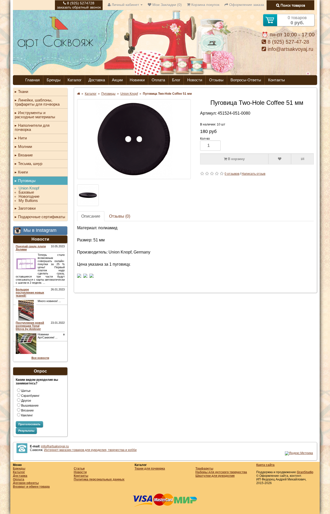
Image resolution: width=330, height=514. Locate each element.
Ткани (23, 91)
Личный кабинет (125, 5)
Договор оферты (26, 483)
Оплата (158, 80)
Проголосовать (29, 424)
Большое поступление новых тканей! (30, 292)
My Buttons (28, 201)
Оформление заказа (246, 5)
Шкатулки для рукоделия (215, 476)
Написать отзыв (253, 174)
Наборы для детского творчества (221, 472)
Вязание (25, 155)
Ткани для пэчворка (150, 468)
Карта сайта (265, 465)
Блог (176, 80)
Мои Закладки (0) (166, 5)
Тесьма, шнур (30, 163)
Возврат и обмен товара (31, 486)
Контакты (276, 80)
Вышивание (30, 405)
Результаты (26, 430)
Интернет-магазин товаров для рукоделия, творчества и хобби (90, 450)
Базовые (26, 192)
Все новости (40, 357)
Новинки (137, 80)
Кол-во (205, 138)
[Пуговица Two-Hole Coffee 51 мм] (134, 139)
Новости (194, 80)
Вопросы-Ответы (245, 80)
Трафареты (204, 468)
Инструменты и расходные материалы (35, 114)
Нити (22, 138)
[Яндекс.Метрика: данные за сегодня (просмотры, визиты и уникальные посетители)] (299, 453)
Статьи (79, 468)
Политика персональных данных (99, 479)
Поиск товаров (292, 5)
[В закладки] (279, 159)
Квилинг (27, 415)
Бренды (54, 80)
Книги (23, 172)
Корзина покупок (204, 5)
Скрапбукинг (30, 396)
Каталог (74, 80)
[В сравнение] (302, 159)
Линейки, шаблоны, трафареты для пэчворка (37, 102)
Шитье (26, 391)
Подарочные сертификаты (41, 217)
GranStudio (305, 472)
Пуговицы (27, 180)
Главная (32, 80)
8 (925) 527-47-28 (287, 42)
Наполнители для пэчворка (32, 127)
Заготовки (27, 208)
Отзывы (216, 80)
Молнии (25, 146)
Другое (26, 400)
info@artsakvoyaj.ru (289, 49)
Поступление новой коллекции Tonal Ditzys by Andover (30, 325)
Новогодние (29, 196)
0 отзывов (232, 174)
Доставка (96, 80)
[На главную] (55, 48)
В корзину (236, 159)
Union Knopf (29, 188)
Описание (90, 216)
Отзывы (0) (119, 216)
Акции (117, 80)
